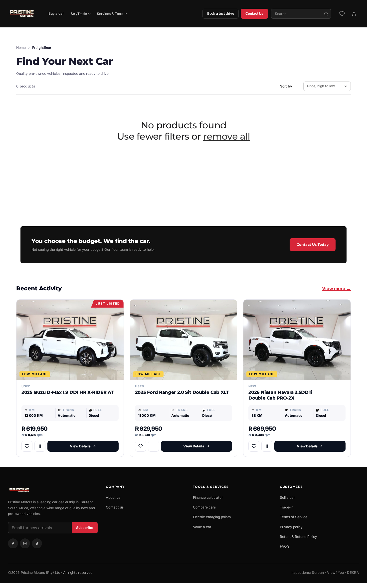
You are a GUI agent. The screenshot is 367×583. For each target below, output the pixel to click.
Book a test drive (220, 13)
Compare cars (204, 507)
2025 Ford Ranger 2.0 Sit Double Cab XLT (182, 392)
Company (115, 487)
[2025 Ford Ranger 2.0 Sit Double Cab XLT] (183, 340)
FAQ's (285, 546)
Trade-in (286, 507)
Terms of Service (293, 517)
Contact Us (254, 13)
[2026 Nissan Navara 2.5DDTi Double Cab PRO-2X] (297, 340)
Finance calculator (208, 498)
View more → (336, 288)
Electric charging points (212, 517)
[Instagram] (25, 543)
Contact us (115, 507)
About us (113, 498)
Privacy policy (291, 527)
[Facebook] (13, 543)
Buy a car (56, 13)
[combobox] (301, 14)
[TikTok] (37, 543)
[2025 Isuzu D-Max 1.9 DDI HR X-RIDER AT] (70, 340)
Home (21, 48)
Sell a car (287, 498)
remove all (226, 136)
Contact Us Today (313, 245)
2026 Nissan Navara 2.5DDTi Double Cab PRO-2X (280, 395)
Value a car (202, 527)
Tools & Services (211, 487)
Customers (291, 487)
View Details (80, 446)
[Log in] (354, 14)
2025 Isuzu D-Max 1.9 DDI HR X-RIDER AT (67, 392)
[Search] (326, 14)
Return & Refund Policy (298, 537)
